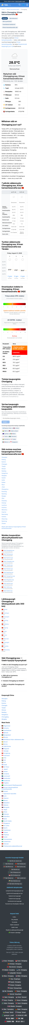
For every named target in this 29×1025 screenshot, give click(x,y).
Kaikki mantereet (14, 924)
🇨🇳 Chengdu (5, 643)
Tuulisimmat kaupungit (14, 898)
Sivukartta (14, 922)
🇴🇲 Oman (4, 812)
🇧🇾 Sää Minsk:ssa (8, 866)
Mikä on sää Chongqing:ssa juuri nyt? (15, 664)
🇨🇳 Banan (4, 610)
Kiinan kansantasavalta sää (10, 27)
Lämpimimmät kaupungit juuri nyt (14, 890)
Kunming (4, 491)
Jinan (3, 487)
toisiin (3, 9)
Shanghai (4, 457)
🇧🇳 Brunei (4, 742)
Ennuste (5, 18)
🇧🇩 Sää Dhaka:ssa (8, 863)
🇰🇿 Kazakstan (6, 780)
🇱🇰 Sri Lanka (5, 825)
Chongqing (5, 717)
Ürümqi (4, 503)
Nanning (4, 494)
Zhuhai (4, 523)
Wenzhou (4, 510)
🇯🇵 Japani (5, 769)
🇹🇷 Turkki (4, 837)
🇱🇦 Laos (4, 796)
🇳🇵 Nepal (4, 809)
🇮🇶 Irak (4, 760)
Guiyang (4, 500)
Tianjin (4, 466)
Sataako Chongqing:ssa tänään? (13, 681)
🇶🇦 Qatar (4, 819)
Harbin (4, 478)
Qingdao (4, 475)
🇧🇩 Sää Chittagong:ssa (14, 872)
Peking (4, 459)
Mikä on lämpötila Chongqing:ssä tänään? (13, 685)
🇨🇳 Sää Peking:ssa (7, 554)
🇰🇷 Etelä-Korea (6, 746)
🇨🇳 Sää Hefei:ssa (7, 587)
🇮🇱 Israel (4, 764)
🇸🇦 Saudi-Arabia (7, 821)
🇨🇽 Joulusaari (6, 776)
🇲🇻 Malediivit (5, 803)
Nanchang (5, 514)
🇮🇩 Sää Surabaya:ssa (14, 875)
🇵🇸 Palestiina (6, 816)
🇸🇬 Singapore (6, 823)
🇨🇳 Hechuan (5, 613)
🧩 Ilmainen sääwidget (14, 932)
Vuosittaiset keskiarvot (9, 24)
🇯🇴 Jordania (5, 774)
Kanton (4, 462)
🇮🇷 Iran (4, 762)
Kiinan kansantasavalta (13, 9)
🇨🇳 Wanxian (5, 639)
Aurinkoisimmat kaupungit (14, 901)
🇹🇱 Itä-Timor (5, 767)
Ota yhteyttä (14, 919)
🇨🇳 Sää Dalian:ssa (7, 591)
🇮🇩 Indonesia (6, 755)
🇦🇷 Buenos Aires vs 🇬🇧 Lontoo (10, 428)
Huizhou (4, 507)
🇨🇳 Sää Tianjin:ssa (7, 565)
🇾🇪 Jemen (5, 771)
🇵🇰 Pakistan (5, 814)
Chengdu (4, 464)
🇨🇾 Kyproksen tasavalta (9, 793)
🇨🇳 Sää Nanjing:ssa (7, 573)
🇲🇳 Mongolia (5, 807)
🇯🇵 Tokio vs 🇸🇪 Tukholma (9, 436)
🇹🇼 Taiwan (5, 832)
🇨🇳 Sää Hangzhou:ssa (8, 576)
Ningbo (4, 496)
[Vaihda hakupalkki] (20, 5)
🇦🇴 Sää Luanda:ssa (20, 878)
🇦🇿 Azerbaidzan (6, 730)
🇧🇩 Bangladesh (6, 735)
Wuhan (4, 468)
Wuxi (3, 484)
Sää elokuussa (13, 18)
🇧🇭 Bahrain (5, 732)
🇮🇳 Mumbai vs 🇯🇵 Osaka (9, 439)
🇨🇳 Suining (5, 621)
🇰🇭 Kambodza (6, 778)
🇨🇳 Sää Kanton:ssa (7, 558)
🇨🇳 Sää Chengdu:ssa (8, 562)
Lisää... (14, 917)
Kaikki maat (14, 927)
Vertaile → (5, 422)
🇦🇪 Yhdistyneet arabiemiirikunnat (12, 846)
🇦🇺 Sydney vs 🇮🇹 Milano (9, 433)
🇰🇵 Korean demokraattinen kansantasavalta (10, 788)
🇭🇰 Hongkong (6, 753)
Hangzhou (5, 473)
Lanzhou (4, 505)
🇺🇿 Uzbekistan (6, 841)
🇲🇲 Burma (4, 744)
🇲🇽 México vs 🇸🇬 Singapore (9, 442)
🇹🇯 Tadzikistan (6, 830)
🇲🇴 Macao (5, 800)
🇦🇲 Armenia (5, 728)
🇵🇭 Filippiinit (5, 748)
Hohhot (4, 516)
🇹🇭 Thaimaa (5, 834)
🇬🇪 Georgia (5, 751)
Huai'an (4, 512)
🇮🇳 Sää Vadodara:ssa (14, 881)
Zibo (3, 498)
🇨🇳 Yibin (4, 632)
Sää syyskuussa (7, 21)
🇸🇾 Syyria (4, 828)
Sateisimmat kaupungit (15, 896)
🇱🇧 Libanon (5, 798)
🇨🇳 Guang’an (5, 617)
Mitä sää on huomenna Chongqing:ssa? (10, 676)
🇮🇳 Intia (4, 758)
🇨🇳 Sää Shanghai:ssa (8, 551)
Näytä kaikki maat (20, 1)
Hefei (3, 480)
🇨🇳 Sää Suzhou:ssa (20, 866)
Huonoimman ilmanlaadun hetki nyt (14, 903)
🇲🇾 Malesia (5, 805)
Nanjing (4, 471)
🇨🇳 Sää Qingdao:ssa (8, 580)
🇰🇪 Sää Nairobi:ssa (14, 869)
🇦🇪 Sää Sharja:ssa (8, 878)
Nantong (4, 521)
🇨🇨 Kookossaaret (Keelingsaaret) (12, 785)
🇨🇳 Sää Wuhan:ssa (7, 569)
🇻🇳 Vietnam (5, 844)
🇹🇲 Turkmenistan (7, 839)
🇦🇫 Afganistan (6, 726)
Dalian (3, 482)
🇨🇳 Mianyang (6, 650)
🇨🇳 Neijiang (5, 624)
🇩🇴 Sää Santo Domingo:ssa (14, 883)
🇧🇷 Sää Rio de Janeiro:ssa (14, 861)
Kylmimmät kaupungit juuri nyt (14, 893)
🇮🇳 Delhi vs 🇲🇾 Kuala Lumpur (10, 431)
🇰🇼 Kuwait (5, 791)
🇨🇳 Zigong (5, 628)
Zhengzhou (5, 489)
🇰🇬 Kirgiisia (5, 783)
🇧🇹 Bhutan (5, 737)
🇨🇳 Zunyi (4, 635)
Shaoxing (4, 519)
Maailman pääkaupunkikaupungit (14, 930)
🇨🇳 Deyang (5, 646)
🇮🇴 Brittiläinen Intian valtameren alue (13, 739)
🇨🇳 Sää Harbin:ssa (7, 584)
